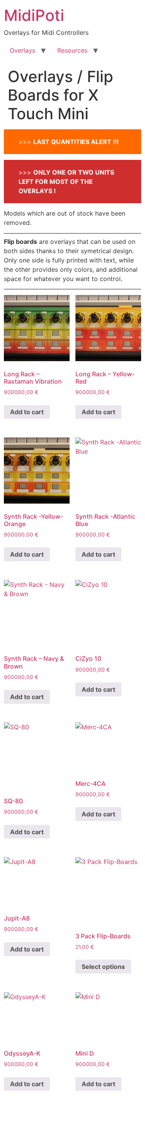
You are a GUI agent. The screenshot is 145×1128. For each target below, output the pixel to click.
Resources (72, 50)
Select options (103, 966)
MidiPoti (34, 15)
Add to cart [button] (27, 412)
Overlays (22, 50)
